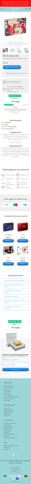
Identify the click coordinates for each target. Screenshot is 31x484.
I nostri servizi (7, 415)
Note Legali (6, 449)
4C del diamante (7, 425)
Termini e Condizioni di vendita (11, 445)
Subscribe (15, 369)
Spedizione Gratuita (8, 411)
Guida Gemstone (7, 430)
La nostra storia (7, 391)
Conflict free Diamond (9, 387)
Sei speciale (8, 235)
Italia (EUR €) (14, 470)
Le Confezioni (7, 413)
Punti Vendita (7, 400)
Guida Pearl (6, 432)
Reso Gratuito (7, 408)
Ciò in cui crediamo (8, 385)
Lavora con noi (7, 393)
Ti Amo (8, 258)
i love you (22, 258)
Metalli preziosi (7, 428)
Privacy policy (7, 447)
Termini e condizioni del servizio (11, 396)
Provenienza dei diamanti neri (11, 438)
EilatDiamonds (17, 481)
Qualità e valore (7, 389)
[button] (26, 9)
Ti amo (23, 235)
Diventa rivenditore (8, 395)
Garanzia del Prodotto (9, 410)
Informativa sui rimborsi (9, 398)
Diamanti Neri (7, 436)
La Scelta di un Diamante (9, 423)
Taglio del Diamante (8, 427)
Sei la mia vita (11, 55)
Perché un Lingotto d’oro (9, 434)
